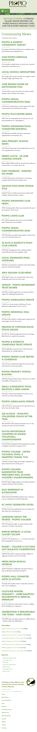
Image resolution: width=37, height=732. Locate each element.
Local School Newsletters (18, 71)
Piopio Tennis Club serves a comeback (18, 358)
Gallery (4, 722)
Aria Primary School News (15, 142)
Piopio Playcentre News (17, 114)
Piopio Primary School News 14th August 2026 (14, 651)
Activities (4, 706)
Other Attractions (6, 715)
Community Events (7, 669)
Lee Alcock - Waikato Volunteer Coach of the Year (17, 416)
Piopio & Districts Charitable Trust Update (17, 343)
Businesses (5, 662)
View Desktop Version (17, 691)
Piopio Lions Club (13, 215)
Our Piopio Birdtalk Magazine (14, 58)
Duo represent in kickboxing (12, 491)
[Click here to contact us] (30, 686)
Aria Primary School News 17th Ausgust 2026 (14, 638)
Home (3, 694)
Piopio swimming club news (16, 202)
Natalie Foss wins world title (18, 187)
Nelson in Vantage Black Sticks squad (18, 328)
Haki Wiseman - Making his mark (16, 172)
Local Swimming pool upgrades (16, 259)
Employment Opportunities (10, 658)
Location (4, 718)
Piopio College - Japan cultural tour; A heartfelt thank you (16, 454)
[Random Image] (18, 14)
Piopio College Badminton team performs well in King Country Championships (17, 473)
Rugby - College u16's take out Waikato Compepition (18, 548)
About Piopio (5, 697)
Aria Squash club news (16, 272)
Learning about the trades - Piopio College (16, 518)
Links (3, 703)
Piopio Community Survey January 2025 (12, 629)
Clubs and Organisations (9, 664)
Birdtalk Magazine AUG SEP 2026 (11, 641)
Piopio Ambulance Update (18, 401)
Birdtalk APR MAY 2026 (8, 632)
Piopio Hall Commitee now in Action (15, 578)
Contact (4, 725)
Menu (6, 11)
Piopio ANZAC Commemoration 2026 (16, 100)
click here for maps (6, 689)
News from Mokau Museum (14, 563)
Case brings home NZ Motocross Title (15, 85)
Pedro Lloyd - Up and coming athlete (15, 157)
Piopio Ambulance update (18, 299)
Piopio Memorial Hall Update (15, 313)
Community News (7, 660)
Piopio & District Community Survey (14, 43)
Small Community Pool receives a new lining (16, 388)
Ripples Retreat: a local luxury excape (16, 533)
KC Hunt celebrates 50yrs (17, 504)
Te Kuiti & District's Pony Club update (17, 244)
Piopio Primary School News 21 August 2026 (14, 635)
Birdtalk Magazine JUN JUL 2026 (11, 647)
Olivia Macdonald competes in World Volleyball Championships (14, 435)
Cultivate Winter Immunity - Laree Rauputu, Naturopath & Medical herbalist (18, 595)
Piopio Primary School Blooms (16, 373)
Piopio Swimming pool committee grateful (16, 127)
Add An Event (6, 671)
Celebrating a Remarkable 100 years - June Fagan (18, 613)
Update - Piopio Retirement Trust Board (18, 286)
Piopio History (6, 667)
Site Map (4, 728)
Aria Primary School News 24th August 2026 (14, 644)
